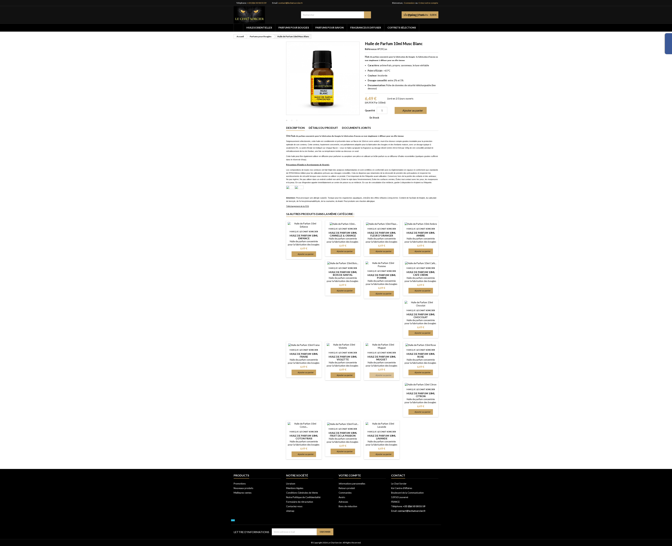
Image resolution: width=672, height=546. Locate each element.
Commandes (345, 492)
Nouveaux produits (243, 488)
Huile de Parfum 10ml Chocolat (421, 316)
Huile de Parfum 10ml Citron (421, 395)
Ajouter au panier (410, 110)
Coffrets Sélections (401, 27)
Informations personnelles (352, 483)
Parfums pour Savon (329, 27)
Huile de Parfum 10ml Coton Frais (304, 437)
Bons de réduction (348, 506)
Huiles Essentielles (259, 27)
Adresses (343, 501)
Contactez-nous (294, 506)
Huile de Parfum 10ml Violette (343, 358)
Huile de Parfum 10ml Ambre (421, 234)
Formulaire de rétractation (299, 501)
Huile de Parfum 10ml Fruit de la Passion (343, 434)
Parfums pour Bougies (293, 27)
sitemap (290, 510)
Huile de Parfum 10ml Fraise (304, 355)
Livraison (290, 483)
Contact (398, 475)
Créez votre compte (428, 3)
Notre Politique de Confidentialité (303, 497)
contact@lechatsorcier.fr (290, 3)
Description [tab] (295, 127)
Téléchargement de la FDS (297, 206)
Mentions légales (294, 488)
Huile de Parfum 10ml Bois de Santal (343, 273)
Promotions (240, 483)
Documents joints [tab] (356, 127)
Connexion (409, 3)
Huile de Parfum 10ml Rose (421, 355)
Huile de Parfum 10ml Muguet (382, 358)
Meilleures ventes (242, 492)
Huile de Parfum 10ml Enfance (304, 237)
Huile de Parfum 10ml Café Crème (421, 273)
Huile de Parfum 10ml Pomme (382, 276)
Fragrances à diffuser (365, 27)
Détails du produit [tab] (323, 127)
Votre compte (350, 475)
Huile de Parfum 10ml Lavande (382, 437)
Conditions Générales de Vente (302, 492)
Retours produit (347, 488)
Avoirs (342, 497)
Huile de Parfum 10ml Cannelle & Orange (343, 234)
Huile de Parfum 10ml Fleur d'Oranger (382, 234)
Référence (371, 49)
